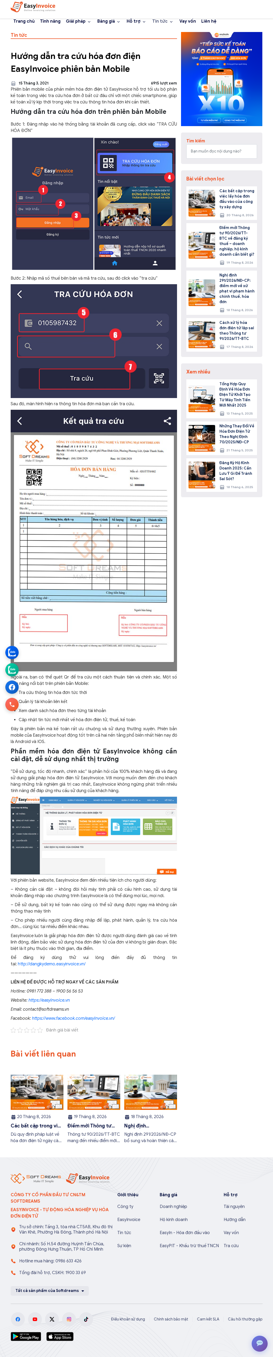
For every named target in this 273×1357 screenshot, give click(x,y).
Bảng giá (106, 21)
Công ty (125, 1206)
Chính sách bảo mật (171, 1319)
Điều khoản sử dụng (128, 1319)
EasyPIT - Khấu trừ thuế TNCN (189, 1245)
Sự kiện (124, 1245)
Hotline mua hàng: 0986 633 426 (50, 1261)
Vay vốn (187, 21)
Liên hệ (208, 21)
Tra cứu (231, 1245)
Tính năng (50, 21)
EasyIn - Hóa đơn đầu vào (185, 1232)
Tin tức (160, 21)
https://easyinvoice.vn (49, 1000)
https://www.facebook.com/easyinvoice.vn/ (73, 1018)
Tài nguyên (234, 1206)
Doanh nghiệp (173, 1206)
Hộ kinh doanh (174, 1219)
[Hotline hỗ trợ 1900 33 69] (12, 704)
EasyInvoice (128, 1219)
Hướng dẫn (235, 1219)
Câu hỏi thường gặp (245, 1319)
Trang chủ (24, 21)
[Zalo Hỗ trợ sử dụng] (12, 670)
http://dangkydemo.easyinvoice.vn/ (52, 964)
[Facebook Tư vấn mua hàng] (12, 687)
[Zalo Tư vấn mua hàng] (12, 652)
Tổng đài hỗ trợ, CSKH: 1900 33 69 (52, 1272)
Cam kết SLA (208, 1319)
